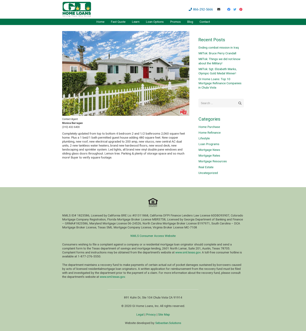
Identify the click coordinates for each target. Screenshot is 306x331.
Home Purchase (209, 127)
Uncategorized (208, 173)
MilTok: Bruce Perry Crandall (217, 53)
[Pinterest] (241, 9)
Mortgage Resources (212, 161)
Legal (140, 314)
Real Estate (205, 167)
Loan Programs (208, 144)
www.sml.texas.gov (187, 252)
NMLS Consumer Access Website (153, 236)
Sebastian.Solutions (168, 323)
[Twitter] (235, 9)
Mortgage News (209, 150)
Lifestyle (204, 138)
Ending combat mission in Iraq (218, 47)
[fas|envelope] (219, 9)
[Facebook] (229, 9)
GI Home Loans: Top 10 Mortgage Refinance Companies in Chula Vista (219, 83)
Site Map (164, 314)
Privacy (151, 314)
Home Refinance (209, 132)
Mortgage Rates (209, 155)
